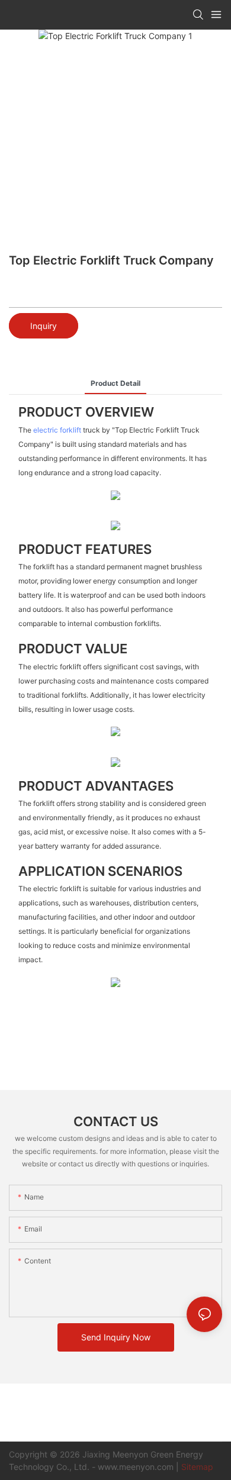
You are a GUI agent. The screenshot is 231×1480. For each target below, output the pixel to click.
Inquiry (43, 326)
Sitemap (197, 1467)
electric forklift (57, 429)
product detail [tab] (115, 383)
